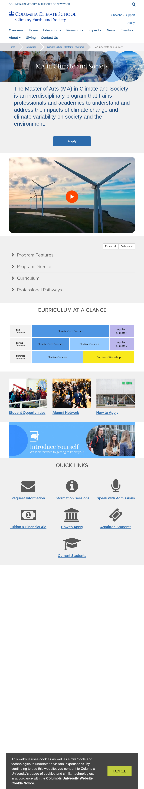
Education (31, 47)
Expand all (110, 246)
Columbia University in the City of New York (39, 4)
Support (130, 15)
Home (12, 47)
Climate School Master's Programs (65, 47)
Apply (131, 23)
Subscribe (116, 15)
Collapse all (127, 246)
